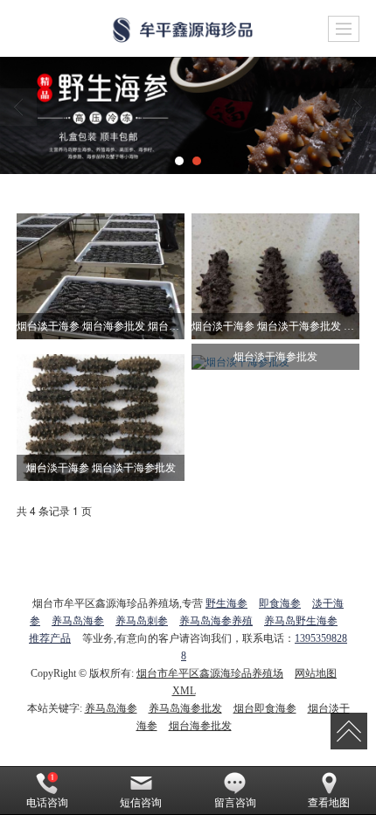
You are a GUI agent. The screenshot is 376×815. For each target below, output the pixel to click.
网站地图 (316, 673)
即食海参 (280, 603)
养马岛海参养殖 (216, 621)
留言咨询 (235, 803)
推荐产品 (50, 638)
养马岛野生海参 (301, 621)
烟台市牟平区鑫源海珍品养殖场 (209, 673)
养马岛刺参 (141, 621)
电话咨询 (47, 803)
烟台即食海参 (264, 708)
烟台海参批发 (200, 726)
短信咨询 (141, 803)
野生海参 (226, 603)
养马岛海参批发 (185, 708)
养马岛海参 (78, 621)
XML (184, 691)
